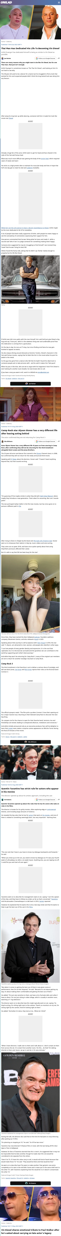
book (36, 639)
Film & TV (9, 782)
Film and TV (21, 378)
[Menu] (59, 2)
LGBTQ (25, 737)
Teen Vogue (41, 643)
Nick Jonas (28, 669)
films (31, 907)
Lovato (10, 728)
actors (31, 815)
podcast (37, 637)
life (20, 506)
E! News (14, 459)
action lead (45, 159)
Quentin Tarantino (11, 1178)
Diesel (11, 118)
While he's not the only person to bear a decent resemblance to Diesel (25, 228)
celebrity (30, 168)
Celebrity (9, 41)
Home (3, 41)
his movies (46, 815)
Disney (39, 453)
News (15, 782)
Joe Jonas (18, 669)
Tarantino (54, 899)
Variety (41, 901)
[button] (59, 58)
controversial (51, 809)
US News (32, 1178)
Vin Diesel (8, 378)
